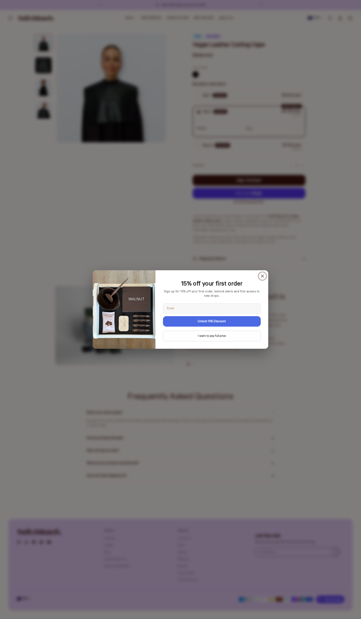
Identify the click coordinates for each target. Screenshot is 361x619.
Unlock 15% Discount (212, 321)
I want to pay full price (212, 336)
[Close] (262, 276)
